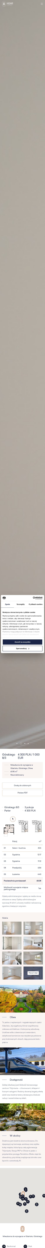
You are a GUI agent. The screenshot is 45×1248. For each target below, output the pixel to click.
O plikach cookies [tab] (35, 604)
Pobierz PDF (23, 793)
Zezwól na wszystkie (22, 642)
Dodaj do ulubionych (22, 786)
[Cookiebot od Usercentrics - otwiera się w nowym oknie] (32, 598)
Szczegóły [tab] (21, 604)
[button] (20, 743)
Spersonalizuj (21, 648)
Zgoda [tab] (7, 604)
